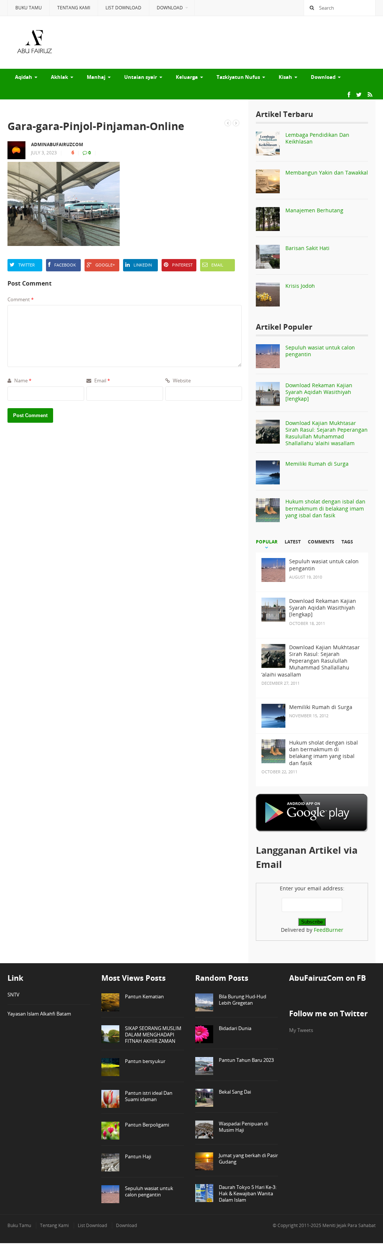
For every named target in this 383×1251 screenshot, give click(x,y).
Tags (347, 542)
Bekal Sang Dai (235, 1091)
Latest (293, 542)
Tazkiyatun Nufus (238, 77)
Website (181, 380)
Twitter (26, 265)
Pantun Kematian (144, 996)
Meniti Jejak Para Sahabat (349, 1225)
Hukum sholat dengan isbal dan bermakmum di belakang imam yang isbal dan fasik (325, 508)
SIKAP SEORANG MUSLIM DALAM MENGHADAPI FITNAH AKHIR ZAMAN (153, 1034)
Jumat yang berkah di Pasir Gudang (248, 1158)
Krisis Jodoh (300, 285)
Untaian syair (140, 77)
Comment (20, 299)
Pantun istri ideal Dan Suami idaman (148, 1096)
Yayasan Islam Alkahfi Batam (39, 1013)
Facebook (65, 265)
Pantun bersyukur (145, 1061)
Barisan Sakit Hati (307, 248)
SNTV (13, 994)
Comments (321, 542)
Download (170, 7)
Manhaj (96, 77)
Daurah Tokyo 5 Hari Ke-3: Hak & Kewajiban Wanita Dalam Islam (247, 1193)
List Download (123, 7)
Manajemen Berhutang (314, 210)
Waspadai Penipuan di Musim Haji (243, 1126)
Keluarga (187, 77)
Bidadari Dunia (235, 1028)
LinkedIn (143, 265)
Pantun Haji (138, 1156)
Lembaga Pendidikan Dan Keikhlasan (317, 138)
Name (22, 380)
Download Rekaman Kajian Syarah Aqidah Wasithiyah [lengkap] (318, 392)
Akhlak (59, 77)
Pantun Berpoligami (147, 1124)
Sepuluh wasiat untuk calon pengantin (320, 351)
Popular (267, 542)
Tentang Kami (73, 7)
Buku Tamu (28, 7)
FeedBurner (328, 929)
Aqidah (23, 77)
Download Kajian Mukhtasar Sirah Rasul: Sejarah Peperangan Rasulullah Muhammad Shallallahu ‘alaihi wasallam (326, 433)
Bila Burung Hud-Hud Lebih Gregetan (242, 999)
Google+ (105, 265)
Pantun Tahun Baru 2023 (246, 1060)
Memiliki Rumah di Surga (317, 463)
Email (217, 265)
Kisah (285, 77)
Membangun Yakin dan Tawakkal (326, 172)
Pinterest (182, 265)
